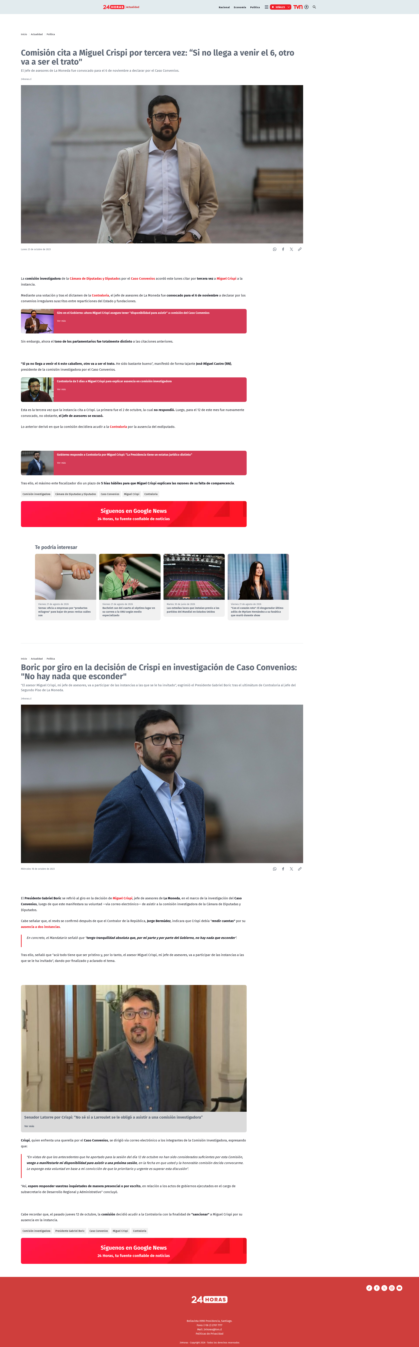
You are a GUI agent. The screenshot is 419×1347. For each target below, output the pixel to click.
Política (255, 7)
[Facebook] (283, 249)
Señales (280, 7)
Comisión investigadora (36, 494)
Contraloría (151, 494)
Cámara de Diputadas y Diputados (75, 494)
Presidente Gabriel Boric (70, 1231)
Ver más (61, 320)
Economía (240, 7)
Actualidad (37, 34)
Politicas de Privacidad (209, 1334)
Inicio (24, 34)
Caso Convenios (110, 494)
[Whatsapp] (274, 249)
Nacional (224, 7)
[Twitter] (291, 249)
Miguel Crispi (131, 494)
